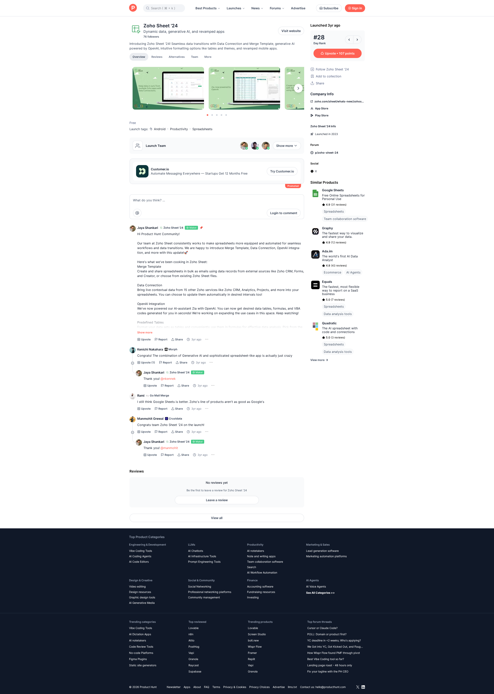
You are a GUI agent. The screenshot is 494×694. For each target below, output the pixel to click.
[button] (207, 57)
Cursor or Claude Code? (322, 628)
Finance (252, 580)
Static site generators (142, 665)
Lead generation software (322, 550)
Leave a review (217, 500)
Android (160, 129)
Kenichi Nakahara (150, 349)
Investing (253, 597)
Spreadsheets (202, 129)
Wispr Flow (255, 646)
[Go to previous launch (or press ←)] (349, 39)
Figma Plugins (138, 659)
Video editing (137, 586)
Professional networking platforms (209, 592)
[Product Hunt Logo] (133, 8)
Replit (251, 659)
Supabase (194, 671)
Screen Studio (257, 634)
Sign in (357, 8)
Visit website (291, 31)
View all (216, 518)
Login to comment (283, 213)
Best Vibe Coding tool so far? (325, 659)
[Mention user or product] (137, 213)
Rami (140, 395)
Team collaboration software (345, 219)
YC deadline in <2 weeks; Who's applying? (334, 640)
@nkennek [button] (168, 379)
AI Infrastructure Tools (202, 556)
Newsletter (174, 687)
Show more (284, 146)
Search (251, 567)
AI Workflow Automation (262, 572)
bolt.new (253, 640)
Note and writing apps (261, 556)
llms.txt (292, 687)
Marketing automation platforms (326, 556)
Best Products (206, 8)
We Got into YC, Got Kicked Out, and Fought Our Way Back (335, 647)
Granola (193, 659)
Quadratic (329, 323)
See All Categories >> (320, 592)
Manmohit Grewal (150, 419)
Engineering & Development (147, 544)
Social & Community (201, 580)
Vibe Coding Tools (140, 550)
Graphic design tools (142, 597)
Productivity (179, 129)
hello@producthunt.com (330, 687)
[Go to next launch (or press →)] (357, 39)
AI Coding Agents (140, 556)
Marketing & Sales (318, 544)
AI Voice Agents (316, 586)
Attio (191, 640)
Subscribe (330, 8)
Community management (204, 597)
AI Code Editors (139, 561)
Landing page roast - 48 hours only (329, 665)
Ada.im (327, 251)
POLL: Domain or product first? (326, 634)
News (255, 8)
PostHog (193, 646)
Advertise (298, 8)
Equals (327, 282)
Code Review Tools (141, 646)
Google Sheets (333, 190)
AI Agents (353, 272)
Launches (234, 8)
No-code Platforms (141, 652)
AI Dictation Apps (140, 634)
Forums (275, 8)
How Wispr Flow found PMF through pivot (333, 652)
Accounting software (260, 586)
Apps (187, 687)
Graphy (327, 228)
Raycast (193, 665)
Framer (252, 652)
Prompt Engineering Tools (204, 561)
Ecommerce (332, 272)
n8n (190, 634)
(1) (148, 362)
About (197, 687)
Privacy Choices (259, 687)
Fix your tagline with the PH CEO (327, 671)
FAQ (206, 687)
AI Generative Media (142, 602)
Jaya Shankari (147, 228)
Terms (216, 687)
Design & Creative (140, 580)
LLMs (191, 544)
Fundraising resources (261, 592)
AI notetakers (255, 550)
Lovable (193, 628)
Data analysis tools (338, 314)
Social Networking (199, 586)
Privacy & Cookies (234, 687)
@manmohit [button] (169, 448)
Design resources (140, 592)
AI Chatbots (195, 550)
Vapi (191, 652)
